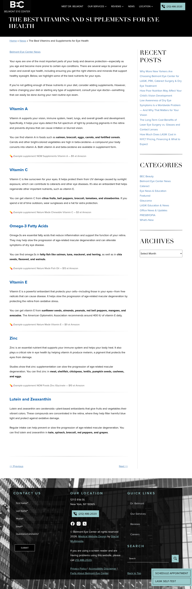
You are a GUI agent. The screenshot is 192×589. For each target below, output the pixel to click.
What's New (147, 220)
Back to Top (134, 573)
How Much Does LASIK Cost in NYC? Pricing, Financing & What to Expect (160, 139)
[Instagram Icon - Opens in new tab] (78, 523)
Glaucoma (146, 200)
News (131, 6)
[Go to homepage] (17, 6)
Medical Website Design (92, 536)
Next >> (123, 466)
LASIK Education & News (154, 205)
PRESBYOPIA (147, 215)
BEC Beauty (147, 176)
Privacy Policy (78, 568)
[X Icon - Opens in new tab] (84, 523)
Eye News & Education (153, 191)
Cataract (144, 186)
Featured (145, 195)
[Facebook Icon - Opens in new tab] (72, 523)
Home (13, 41)
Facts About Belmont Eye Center (89, 573)
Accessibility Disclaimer (102, 568)
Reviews (116, 6)
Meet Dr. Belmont (72, 6)
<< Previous (16, 466)
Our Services (96, 6)
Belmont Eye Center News (25, 52)
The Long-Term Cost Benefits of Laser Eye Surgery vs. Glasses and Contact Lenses (160, 124)
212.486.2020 (83, 560)
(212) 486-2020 (174, 6)
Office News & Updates (153, 210)
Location (144, 6)
